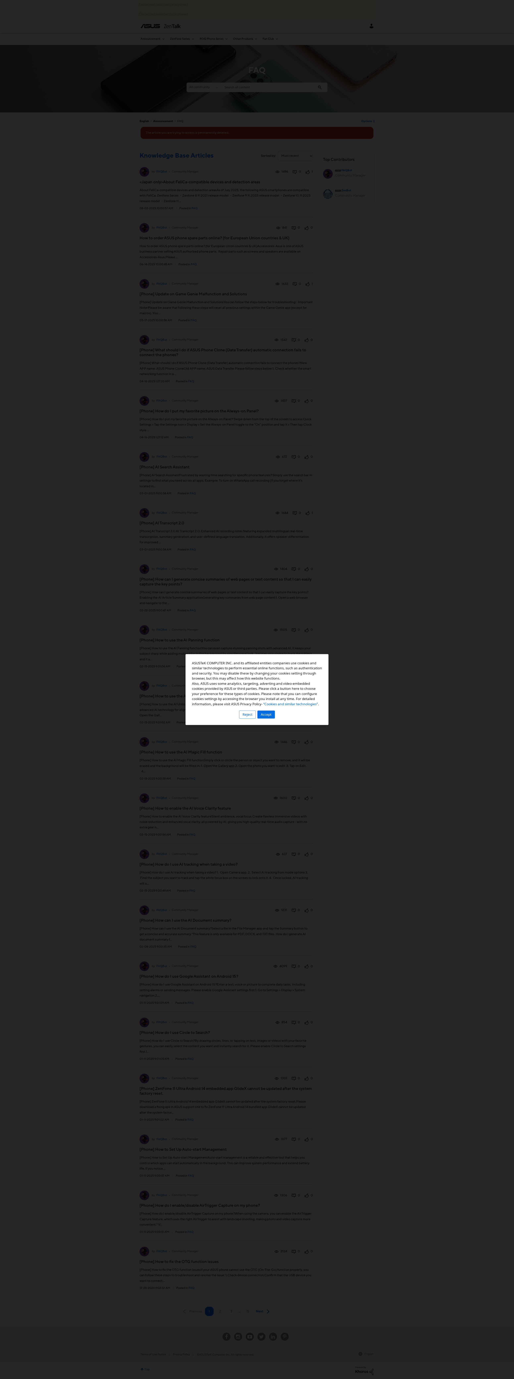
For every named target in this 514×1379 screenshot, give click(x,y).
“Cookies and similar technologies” (290, 704)
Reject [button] (247, 714)
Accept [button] (266, 714)
